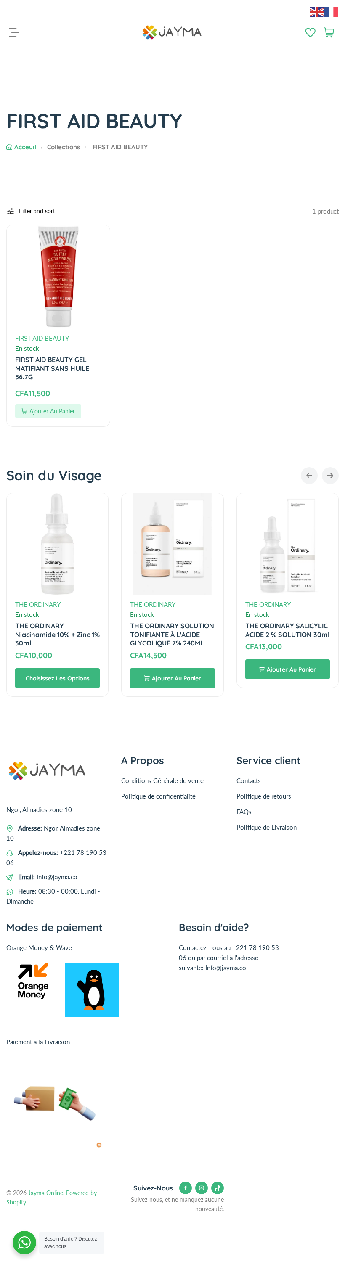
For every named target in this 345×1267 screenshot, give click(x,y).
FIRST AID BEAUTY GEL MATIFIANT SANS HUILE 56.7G (52, 368)
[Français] (331, 11)
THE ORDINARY (38, 604)
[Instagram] (201, 1188)
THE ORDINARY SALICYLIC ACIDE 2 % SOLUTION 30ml (287, 630)
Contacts (248, 780)
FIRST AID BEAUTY (42, 338)
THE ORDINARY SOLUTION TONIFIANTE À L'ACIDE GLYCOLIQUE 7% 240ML (172, 635)
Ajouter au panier (52, 411)
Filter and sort (37, 210)
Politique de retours (263, 796)
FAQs (244, 811)
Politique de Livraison (266, 827)
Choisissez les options (58, 678)
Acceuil (25, 147)
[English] (317, 11)
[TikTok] (217, 1188)
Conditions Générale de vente (162, 780)
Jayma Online (45, 1192)
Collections (63, 147)
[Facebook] (185, 1188)
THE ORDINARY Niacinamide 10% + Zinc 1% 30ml (57, 635)
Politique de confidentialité (158, 796)
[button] (309, 475)
